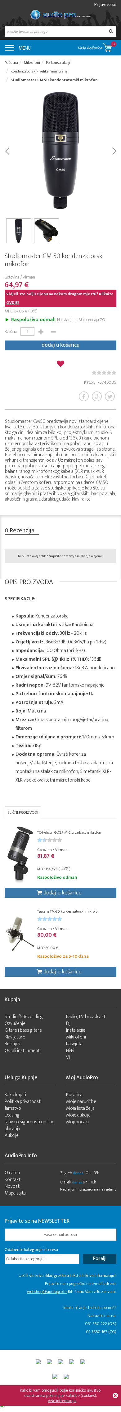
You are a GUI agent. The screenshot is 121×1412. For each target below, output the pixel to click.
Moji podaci (77, 1122)
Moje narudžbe (81, 1101)
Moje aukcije (78, 1115)
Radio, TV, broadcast (85, 1017)
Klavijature (15, 1037)
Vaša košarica (96, 46)
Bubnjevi (13, 1044)
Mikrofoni (76, 1037)
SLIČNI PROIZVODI (22, 812)
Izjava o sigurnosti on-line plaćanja (29, 1125)
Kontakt (12, 1179)
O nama (12, 1173)
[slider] (104, 372)
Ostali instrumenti (23, 1051)
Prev (7, 150)
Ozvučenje (15, 1023)
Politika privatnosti (23, 1101)
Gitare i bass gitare (23, 1030)
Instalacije (75, 1030)
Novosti (12, 1186)
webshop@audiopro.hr (47, 1291)
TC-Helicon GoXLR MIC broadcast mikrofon (69, 832)
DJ (68, 1023)
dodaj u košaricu (60, 345)
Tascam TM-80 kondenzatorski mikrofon (68, 911)
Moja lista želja (80, 1108)
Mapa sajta (15, 1193)
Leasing (12, 1115)
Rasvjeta (74, 1044)
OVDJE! (12, 302)
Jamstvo (13, 1108)
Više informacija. (62, 1400)
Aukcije (12, 1135)
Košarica (74, 1095)
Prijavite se (105, 4)
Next (114, 150)
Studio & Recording (24, 1017)
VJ (68, 1057)
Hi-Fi (70, 1051)
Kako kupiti (15, 1095)
